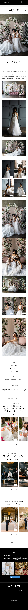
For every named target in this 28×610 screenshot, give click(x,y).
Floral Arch (7, 379)
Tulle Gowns (21, 379)
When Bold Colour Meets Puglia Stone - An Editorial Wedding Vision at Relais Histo (14, 410)
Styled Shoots (13, 403)
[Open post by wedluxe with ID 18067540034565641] (21, 568)
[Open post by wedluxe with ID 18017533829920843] (8, 568)
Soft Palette (13, 379)
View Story (14, 444)
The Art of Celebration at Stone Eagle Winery (14, 502)
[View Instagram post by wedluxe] (13, 573)
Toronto (18, 59)
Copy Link (14, 371)
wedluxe (8, 563)
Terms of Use (11, 602)
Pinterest (14, 366)
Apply (24, 2)
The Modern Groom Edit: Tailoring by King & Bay (14, 457)
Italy (18, 403)
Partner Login (24, 5)
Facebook (14, 369)
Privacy (18, 602)
